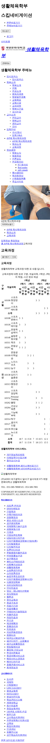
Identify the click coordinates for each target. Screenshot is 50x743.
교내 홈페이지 (6, 673)
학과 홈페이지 (6, 500)
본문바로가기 (13, 22)
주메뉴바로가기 (14, 25)
